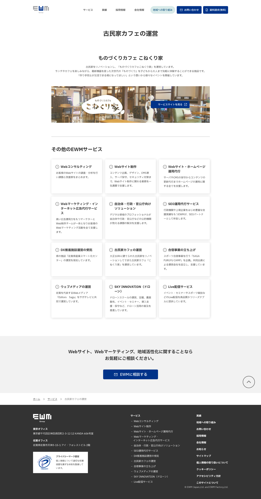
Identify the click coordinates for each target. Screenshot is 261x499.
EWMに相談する (133, 374)
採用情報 (120, 10)
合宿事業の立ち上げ (144, 466)
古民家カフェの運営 (144, 461)
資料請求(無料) (218, 10)
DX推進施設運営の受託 (146, 456)
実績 (104, 10)
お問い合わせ (191, 10)
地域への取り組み (162, 10)
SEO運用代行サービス (145, 451)
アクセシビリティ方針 (208, 476)
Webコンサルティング (145, 421)
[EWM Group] (41, 9)
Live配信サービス (143, 482)
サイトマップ (203, 456)
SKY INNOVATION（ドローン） (151, 477)
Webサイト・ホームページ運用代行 (153, 432)
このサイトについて (207, 483)
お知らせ (201, 449)
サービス (88, 10)
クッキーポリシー (206, 469)
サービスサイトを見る (170, 104)
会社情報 (139, 10)
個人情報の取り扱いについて (212, 463)
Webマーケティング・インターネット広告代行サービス (151, 438)
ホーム (36, 399)
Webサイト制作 (142, 426)
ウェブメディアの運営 (145, 471)
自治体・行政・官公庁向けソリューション (156, 446)
